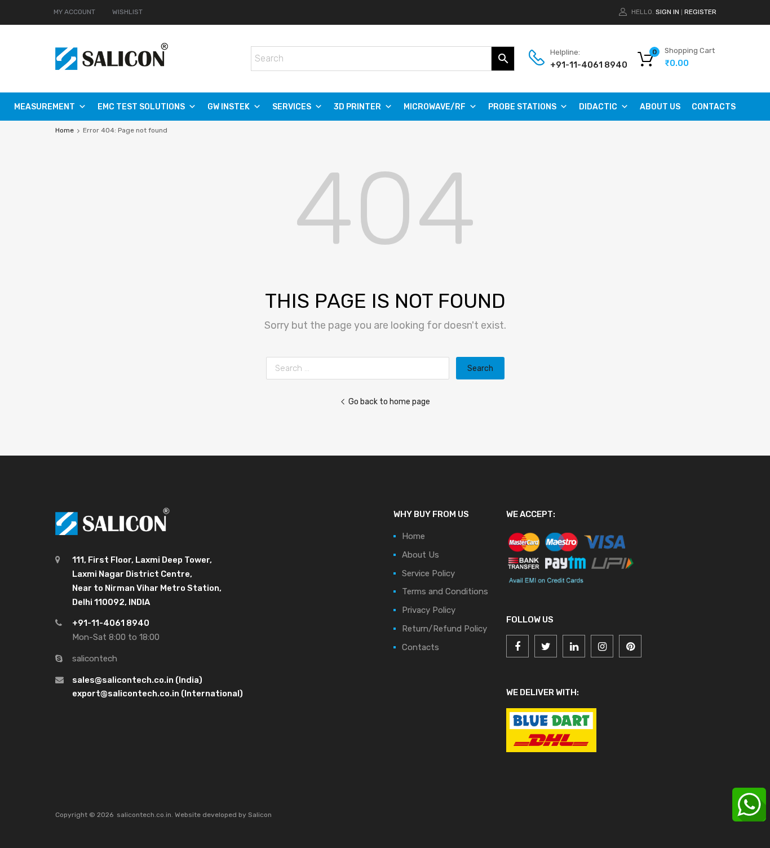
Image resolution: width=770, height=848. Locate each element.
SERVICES (291, 107)
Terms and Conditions (445, 591)
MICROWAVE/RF (435, 107)
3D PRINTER (357, 107)
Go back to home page (389, 401)
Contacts (714, 107)
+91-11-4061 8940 (577, 65)
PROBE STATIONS (522, 107)
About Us (660, 107)
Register (700, 12)
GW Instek (228, 107)
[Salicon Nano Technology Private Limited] (111, 67)
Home (64, 130)
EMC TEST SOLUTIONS (141, 107)
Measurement (44, 107)
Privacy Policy (428, 610)
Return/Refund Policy (444, 629)
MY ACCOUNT (74, 12)
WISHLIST (127, 12)
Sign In (667, 12)
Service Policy (428, 573)
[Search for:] (361, 368)
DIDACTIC (598, 107)
